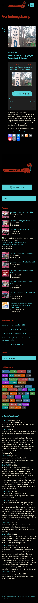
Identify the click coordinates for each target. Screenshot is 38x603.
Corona (29, 375)
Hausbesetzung (12, 390)
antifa (29, 372)
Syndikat (5, 408)
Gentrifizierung (19, 386)
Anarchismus (22, 372)
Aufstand (5, 375)
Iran (20, 390)
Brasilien (17, 375)
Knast (24, 390)
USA (24, 408)
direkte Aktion (23, 379)
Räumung (26, 400)
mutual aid (13, 393)
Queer (4, 397)
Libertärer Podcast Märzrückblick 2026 (22, 262)
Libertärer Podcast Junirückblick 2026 (22, 221)
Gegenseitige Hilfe (8, 386)
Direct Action (13, 379)
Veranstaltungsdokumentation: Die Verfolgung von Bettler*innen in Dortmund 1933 (21, 305)
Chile (23, 375)
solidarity (5, 404)
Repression (25, 397)
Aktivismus (6, 372)
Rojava (12, 400)
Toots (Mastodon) (11, 416)
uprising (18, 408)
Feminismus (13, 382)
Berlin (11, 375)
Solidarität (13, 404)
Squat (19, 404)
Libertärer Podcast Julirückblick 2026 (21, 212)
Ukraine (11, 408)
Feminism (5, 382)
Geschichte (28, 386)
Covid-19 (5, 379)
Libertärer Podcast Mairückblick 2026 (22, 229)
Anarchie (13, 372)
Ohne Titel (5, 420)
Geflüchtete (21, 382)
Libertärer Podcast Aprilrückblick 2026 (22, 253)
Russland (19, 400)
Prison (32, 393)
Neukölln (21, 393)
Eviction (31, 379)
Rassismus (11, 397)
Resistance (6, 400)
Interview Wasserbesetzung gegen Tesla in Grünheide (21, 55)
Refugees (17, 397)
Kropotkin (31, 390)
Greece (4, 390)
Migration (6, 393)
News (27, 393)
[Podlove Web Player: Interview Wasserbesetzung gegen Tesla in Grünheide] (22, 86)
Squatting (26, 404)
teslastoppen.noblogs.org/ (16, 131)
